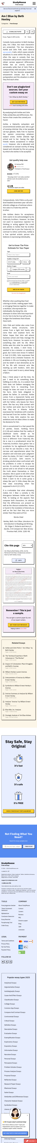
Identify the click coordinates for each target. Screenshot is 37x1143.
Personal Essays (10, 1059)
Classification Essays (11, 1000)
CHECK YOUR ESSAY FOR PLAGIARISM (18, 811)
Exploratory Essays (11, 1042)
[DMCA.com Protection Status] (21, 952)
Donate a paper (23, 920)
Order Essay (5, 925)
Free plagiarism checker (8, 905)
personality (7, 52)
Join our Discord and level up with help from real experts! (17, 9)
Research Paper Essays (12, 1084)
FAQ (19, 917)
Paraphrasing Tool (6, 922)
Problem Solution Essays (13, 1067)
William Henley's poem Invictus (16, 672)
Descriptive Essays (10, 1029)
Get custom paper (18, 102)
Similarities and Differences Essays (16, 1097)
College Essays (9, 1004)
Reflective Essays (10, 1080)
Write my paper (18, 289)
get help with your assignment (15, 1133)
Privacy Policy (5, 944)
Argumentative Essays (12, 987)
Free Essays (14, 23)
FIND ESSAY (29, 846)
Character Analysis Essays (13, 1101)
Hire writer (18, 191)
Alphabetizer (5, 913)
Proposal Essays (10, 1076)
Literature (21, 930)
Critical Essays (9, 1021)
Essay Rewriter (5, 919)
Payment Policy (5, 950)
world (5, 144)
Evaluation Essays (10, 1033)
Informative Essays (11, 1050)
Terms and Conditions (7, 941)
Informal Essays (10, 1139)
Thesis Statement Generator (6, 909)
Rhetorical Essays (10, 1088)
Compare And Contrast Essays (14, 1012)
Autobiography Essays (12, 991)
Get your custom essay (18, 625)
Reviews (20, 914)
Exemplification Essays (12, 1038)
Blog (19, 924)
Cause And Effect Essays (13, 995)
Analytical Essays (10, 983)
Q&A (19, 927)
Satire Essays (9, 1092)
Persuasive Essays (10, 1063)
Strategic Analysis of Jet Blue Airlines (18, 715)
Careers (20, 911)
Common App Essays (11, 1008)
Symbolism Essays (10, 1105)
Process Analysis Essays (12, 1071)
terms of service (15, 282)
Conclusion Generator (7, 916)
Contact (20, 908)
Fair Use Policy (5, 947)
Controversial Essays (11, 1016)
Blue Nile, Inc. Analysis (13, 710)
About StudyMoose (24, 905)
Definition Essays (10, 1025)
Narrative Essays (10, 1054)
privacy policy (24, 282)
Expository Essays (10, 1046)
